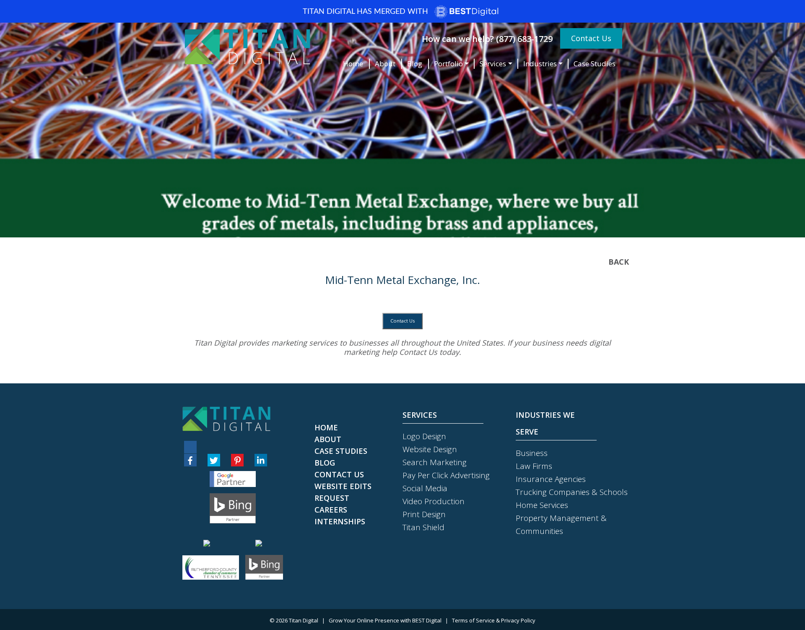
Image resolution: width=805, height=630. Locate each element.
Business (532, 453)
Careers (330, 510)
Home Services (542, 505)
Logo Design (424, 436)
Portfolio (448, 63)
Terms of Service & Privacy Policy (493, 620)
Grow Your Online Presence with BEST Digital (385, 620)
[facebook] (190, 460)
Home (353, 63)
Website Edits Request (342, 492)
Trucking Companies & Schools (572, 492)
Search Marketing (434, 462)
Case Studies (594, 63)
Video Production (433, 501)
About (385, 63)
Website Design (429, 449)
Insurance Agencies (551, 479)
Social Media (424, 488)
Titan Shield (423, 527)
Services (493, 63)
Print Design (424, 514)
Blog (414, 63)
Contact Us (591, 38)
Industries (540, 63)
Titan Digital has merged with (366, 12)
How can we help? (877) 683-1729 (487, 38)
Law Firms (534, 466)
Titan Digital (303, 620)
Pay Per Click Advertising (446, 475)
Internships (339, 521)
